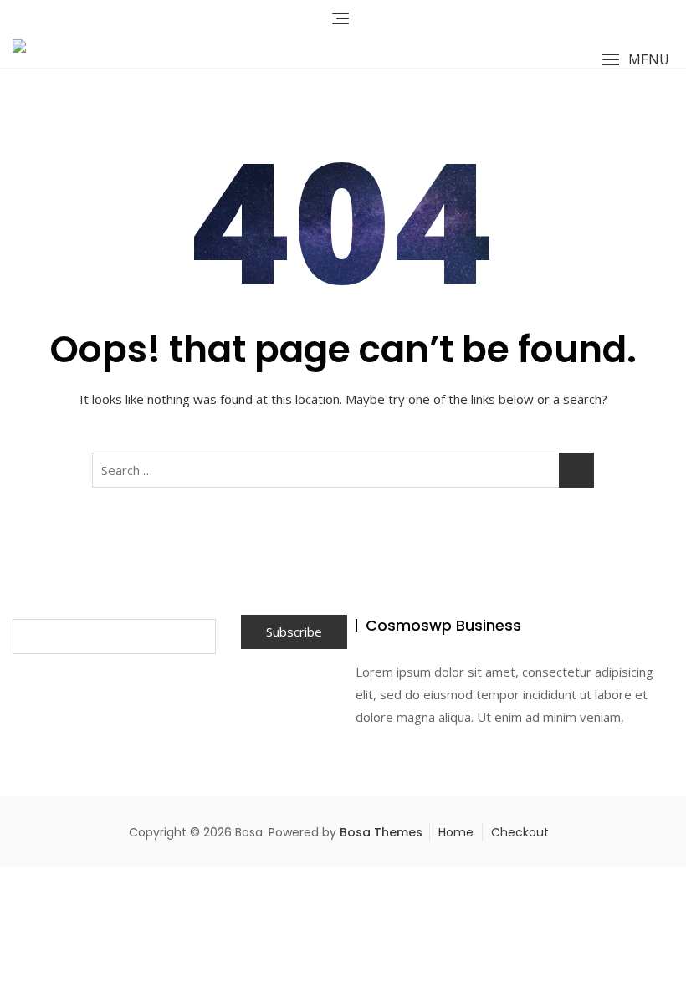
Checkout (520, 832)
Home (456, 832)
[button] (635, 60)
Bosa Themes (381, 832)
